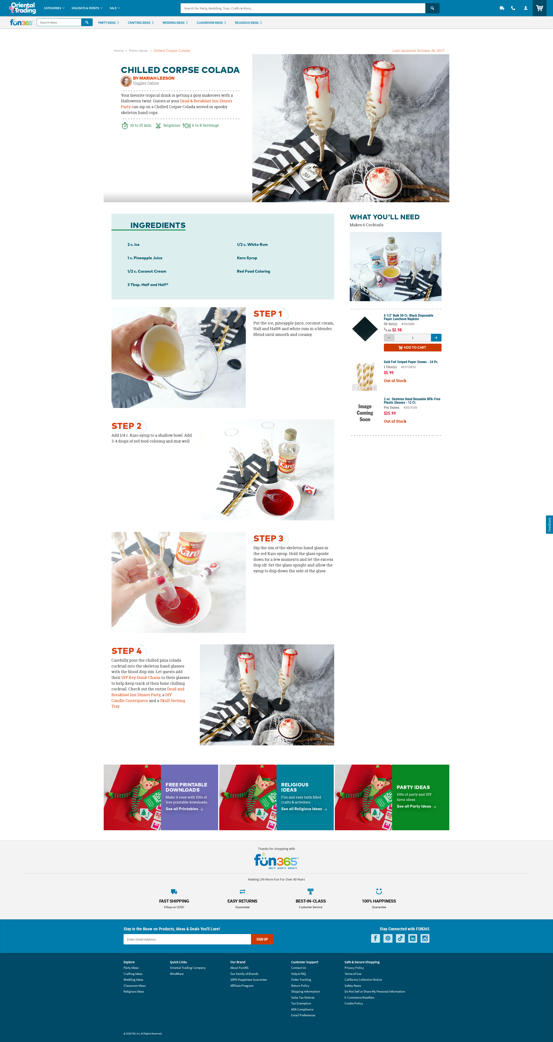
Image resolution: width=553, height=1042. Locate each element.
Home (119, 50)
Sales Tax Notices (303, 997)
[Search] (432, 8)
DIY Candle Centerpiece (141, 697)
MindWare (177, 974)
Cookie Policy (354, 1003)
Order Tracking (301, 979)
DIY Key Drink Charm (140, 677)
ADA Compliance (302, 1009)
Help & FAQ (298, 974)
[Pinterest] (388, 938)
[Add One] (436, 338)
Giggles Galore (146, 83)
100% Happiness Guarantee (248, 979)
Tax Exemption (301, 1003)
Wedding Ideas (133, 979)
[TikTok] (400, 938)
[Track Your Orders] (502, 8)
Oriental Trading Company (188, 968)
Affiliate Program (241, 985)
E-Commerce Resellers (359, 997)
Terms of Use (353, 974)
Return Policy (300, 985)
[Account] (526, 8)
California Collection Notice (363, 979)
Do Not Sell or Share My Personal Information (375, 991)
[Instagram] (425, 938)
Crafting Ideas (133, 974)
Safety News (353, 985)
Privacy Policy (354, 968)
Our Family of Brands (244, 974)
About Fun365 (239, 968)
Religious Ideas (134, 991)
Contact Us (298, 968)
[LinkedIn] (412, 938)
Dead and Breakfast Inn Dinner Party (147, 691)
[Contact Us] (513, 8)
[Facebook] (375, 938)
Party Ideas (138, 50)
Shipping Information (305, 991)
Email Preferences (303, 1015)
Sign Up (262, 939)
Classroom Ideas (135, 985)
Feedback (549, 524)
